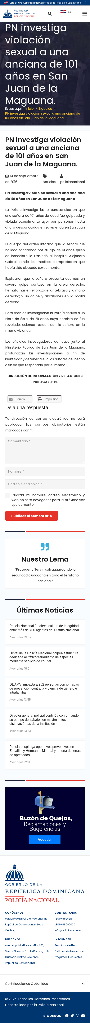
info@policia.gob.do (68, 930)
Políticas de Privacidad (69, 951)
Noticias (49, 181)
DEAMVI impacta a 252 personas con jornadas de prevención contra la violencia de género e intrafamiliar (44, 688)
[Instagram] (77, 1016)
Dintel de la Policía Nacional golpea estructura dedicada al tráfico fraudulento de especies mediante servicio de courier (43, 657)
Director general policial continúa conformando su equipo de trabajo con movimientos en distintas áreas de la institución (44, 719)
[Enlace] (24, 13)
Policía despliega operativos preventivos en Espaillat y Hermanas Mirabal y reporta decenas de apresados (45, 750)
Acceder (45, 839)
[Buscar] (50, 13)
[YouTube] (83, 1015)
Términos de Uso (65, 945)
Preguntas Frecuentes (68, 957)
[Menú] (84, 13)
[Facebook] (66, 1015)
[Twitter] (72, 1015)
